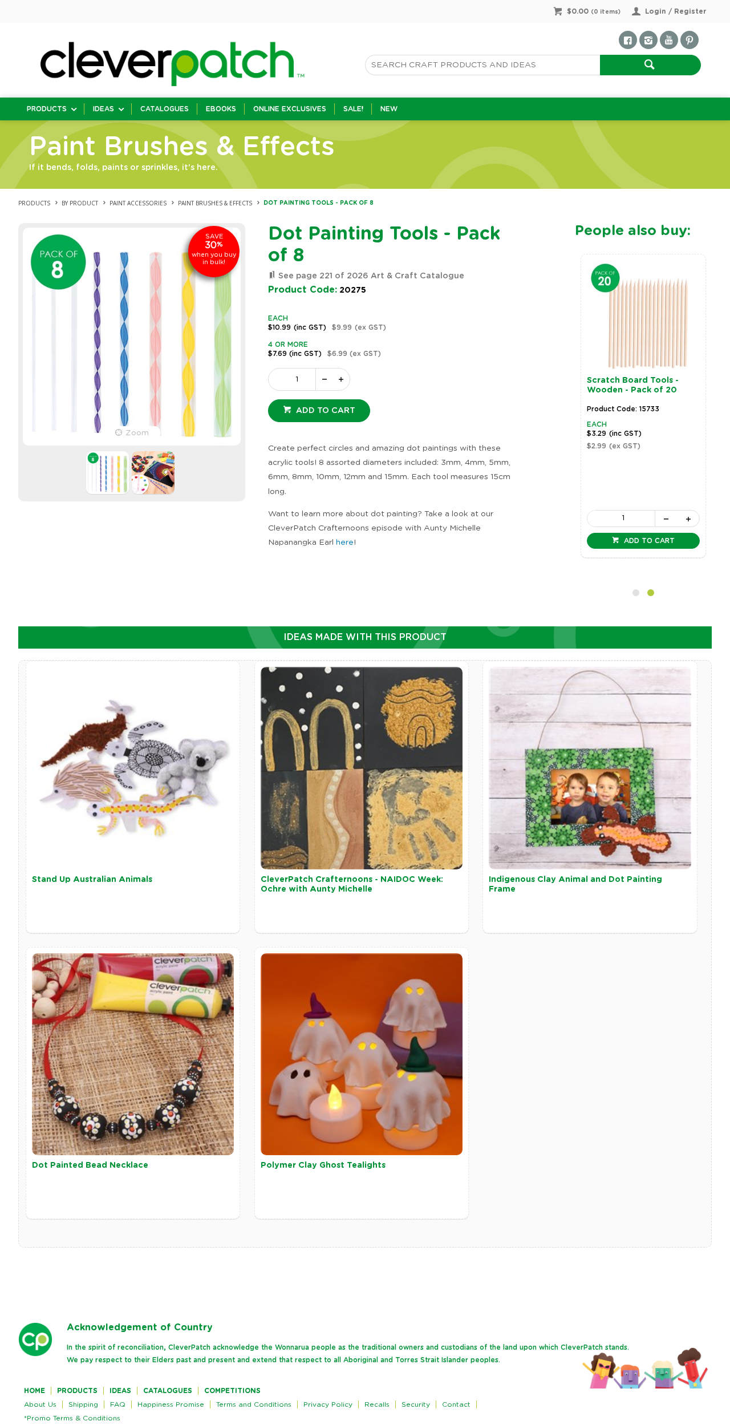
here (345, 542)
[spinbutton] (294, 379)
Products (47, 109)
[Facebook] (628, 40)
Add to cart (324, 411)
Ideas (103, 109)
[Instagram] (648, 40)
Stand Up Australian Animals (92, 880)
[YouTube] (669, 40)
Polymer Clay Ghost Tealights (323, 1165)
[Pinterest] (689, 40)
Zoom (137, 433)
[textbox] (482, 65)
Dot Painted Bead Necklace (90, 1165)
